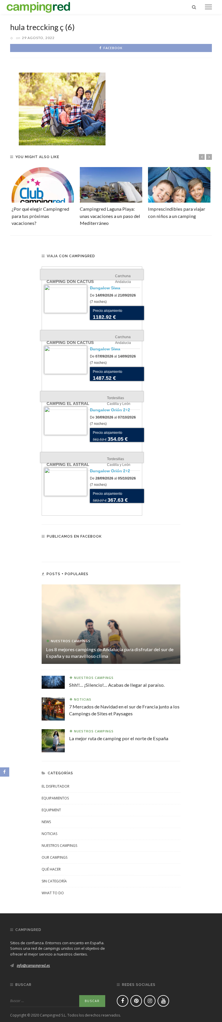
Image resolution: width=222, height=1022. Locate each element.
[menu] (208, 6)
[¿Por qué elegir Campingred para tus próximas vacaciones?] (43, 185)
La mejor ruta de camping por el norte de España (118, 738)
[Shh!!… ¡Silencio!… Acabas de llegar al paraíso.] (53, 681)
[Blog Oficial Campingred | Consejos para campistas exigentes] (38, 6)
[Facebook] (122, 1001)
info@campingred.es (33, 965)
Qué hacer (51, 869)
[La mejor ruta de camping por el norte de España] (53, 740)
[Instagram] (150, 1001)
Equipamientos (55, 798)
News (46, 821)
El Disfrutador (55, 786)
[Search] (194, 7)
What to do (53, 892)
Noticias (82, 699)
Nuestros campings (70, 641)
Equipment (51, 810)
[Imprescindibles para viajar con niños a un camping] (179, 185)
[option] (43, 197)
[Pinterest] (136, 1001)
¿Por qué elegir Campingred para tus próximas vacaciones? (40, 216)
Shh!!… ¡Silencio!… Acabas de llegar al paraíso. (116, 685)
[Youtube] (163, 1001)
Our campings (54, 857)
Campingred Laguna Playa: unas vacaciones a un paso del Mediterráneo (110, 216)
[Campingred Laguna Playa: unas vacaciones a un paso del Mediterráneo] (111, 185)
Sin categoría (54, 881)
